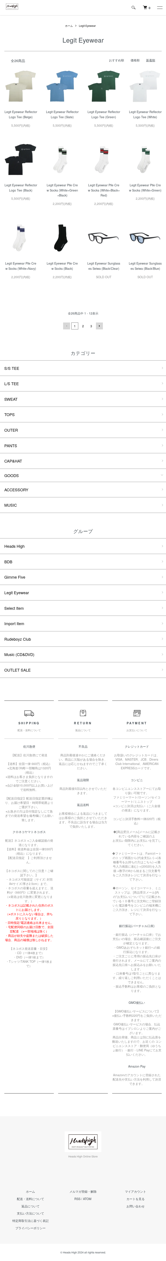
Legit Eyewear (87, 25)
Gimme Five (14, 577)
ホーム (69, 25)
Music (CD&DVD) (19, 654)
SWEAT (11, 399)
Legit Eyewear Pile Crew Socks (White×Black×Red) (104, 190)
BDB (8, 561)
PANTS (10, 445)
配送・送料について (30, 1199)
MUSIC (10, 505)
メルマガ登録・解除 (83, 1191)
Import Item (14, 623)
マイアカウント (135, 1191)
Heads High (14, 546)
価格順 (135, 60)
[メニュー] (159, 7)
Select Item (14, 608)
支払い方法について (30, 1213)
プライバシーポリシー (30, 1228)
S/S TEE (11, 368)
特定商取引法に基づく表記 (30, 1220)
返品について (30, 1206)
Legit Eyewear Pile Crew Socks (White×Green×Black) (62, 190)
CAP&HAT (13, 461)
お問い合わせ (135, 1206)
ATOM (87, 1199)
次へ (99, 325)
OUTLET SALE (17, 670)
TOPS (9, 414)
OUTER (11, 430)
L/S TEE (11, 383)
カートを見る (135, 1199)
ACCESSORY (16, 489)
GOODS (11, 475)
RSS (77, 1199)
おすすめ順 (116, 60)
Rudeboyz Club (17, 639)
